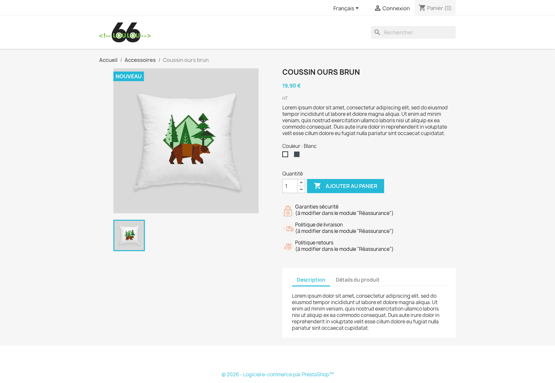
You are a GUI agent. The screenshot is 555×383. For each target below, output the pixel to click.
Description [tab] (311, 280)
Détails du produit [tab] (358, 280)
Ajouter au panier (345, 186)
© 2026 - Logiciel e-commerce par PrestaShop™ (278, 374)
